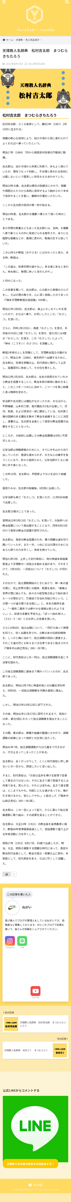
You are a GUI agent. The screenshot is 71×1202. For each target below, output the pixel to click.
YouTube (35, 997)
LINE (22, 947)
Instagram (10, 947)
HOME (37, 1185)
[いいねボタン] (6, 874)
